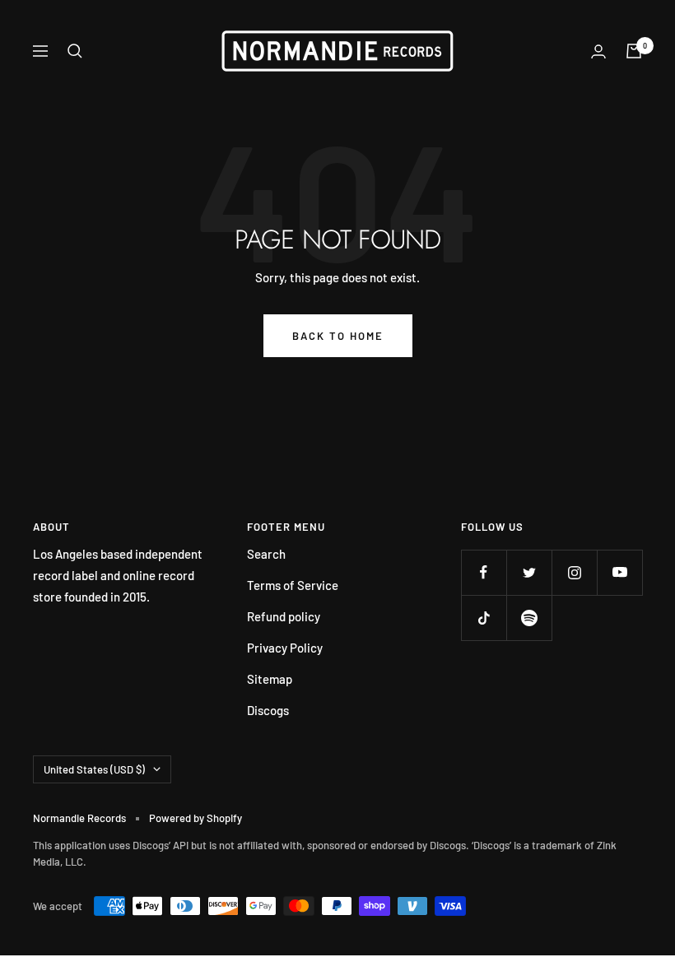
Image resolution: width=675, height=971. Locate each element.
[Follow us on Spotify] (529, 617)
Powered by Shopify (195, 818)
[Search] (75, 51)
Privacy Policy (285, 647)
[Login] (598, 51)
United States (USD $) (94, 769)
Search (266, 553)
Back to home (338, 335)
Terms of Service (292, 585)
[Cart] (634, 51)
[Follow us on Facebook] (483, 572)
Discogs (268, 710)
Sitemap (269, 678)
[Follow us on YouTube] (619, 572)
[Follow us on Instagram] (574, 572)
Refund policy (283, 616)
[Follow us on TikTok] (483, 617)
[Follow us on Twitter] (529, 572)
